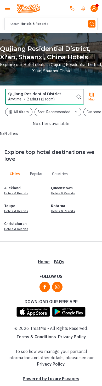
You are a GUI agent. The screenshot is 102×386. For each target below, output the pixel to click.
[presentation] (51, 24)
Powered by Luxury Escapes (51, 378)
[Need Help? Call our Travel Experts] (72, 8)
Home (44, 261)
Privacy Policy (72, 336)
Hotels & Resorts (16, 193)
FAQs (59, 261)
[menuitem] (83, 8)
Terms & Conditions (36, 336)
